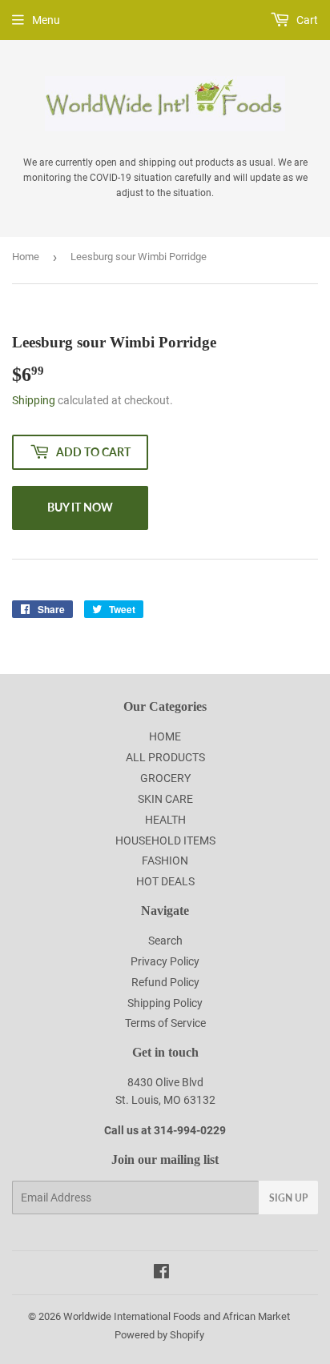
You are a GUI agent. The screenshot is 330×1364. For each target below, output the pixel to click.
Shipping (33, 400)
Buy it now (80, 507)
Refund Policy (165, 982)
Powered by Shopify (159, 1335)
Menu (46, 20)
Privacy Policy (165, 961)
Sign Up (288, 1198)
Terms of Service (165, 1023)
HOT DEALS (165, 881)
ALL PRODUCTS (165, 757)
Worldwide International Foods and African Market (176, 1316)
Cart (306, 20)
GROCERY (165, 778)
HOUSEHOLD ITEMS (165, 840)
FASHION (165, 860)
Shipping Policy (165, 1003)
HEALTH (165, 819)
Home (25, 257)
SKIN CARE (165, 798)
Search (165, 940)
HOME (165, 736)
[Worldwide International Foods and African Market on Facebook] (161, 1273)
